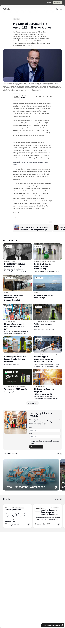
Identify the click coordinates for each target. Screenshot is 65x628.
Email (30, 433)
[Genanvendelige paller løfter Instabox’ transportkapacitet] (17, 288)
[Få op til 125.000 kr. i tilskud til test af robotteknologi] (47, 257)
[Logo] (6, 9)
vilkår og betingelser (36, 441)
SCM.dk (23, 97)
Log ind (49, 2)
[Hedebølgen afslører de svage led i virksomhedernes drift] (47, 384)
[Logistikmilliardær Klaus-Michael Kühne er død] (17, 257)
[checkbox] (30, 441)
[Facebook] (37, 97)
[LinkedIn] (40, 97)
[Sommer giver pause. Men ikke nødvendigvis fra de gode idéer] (17, 350)
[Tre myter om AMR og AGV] (17, 381)
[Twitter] (44, 97)
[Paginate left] (4, 475)
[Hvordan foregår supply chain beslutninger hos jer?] (17, 319)
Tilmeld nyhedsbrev (36, 446)
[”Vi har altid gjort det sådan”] (47, 317)
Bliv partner (57, 2)
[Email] (47, 97)
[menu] (61, 9)
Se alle (57, 454)
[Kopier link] (51, 96)
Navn (30, 427)
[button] (50, 222)
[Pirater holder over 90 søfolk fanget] (47, 287)
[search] (57, 9)
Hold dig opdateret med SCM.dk (51, 625)
